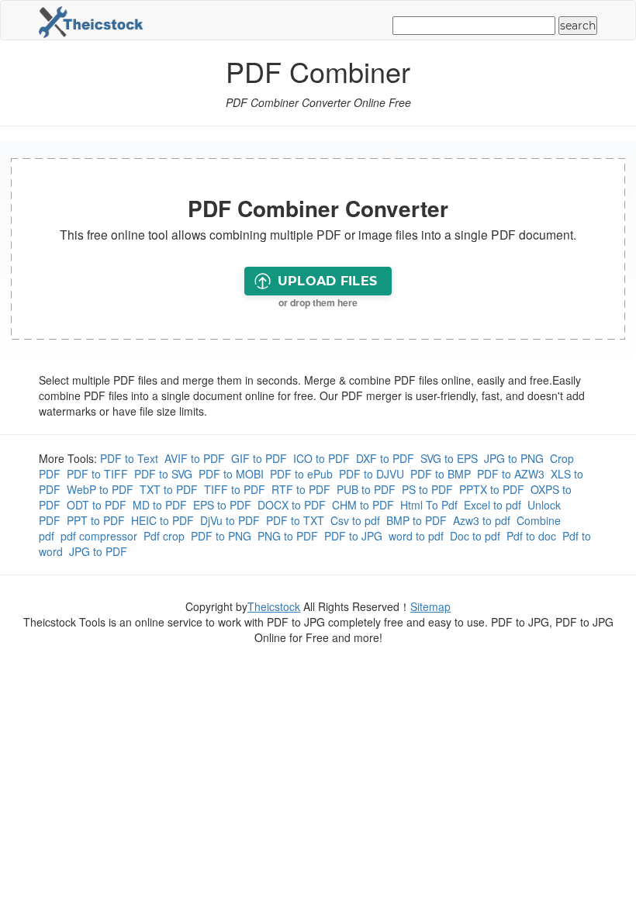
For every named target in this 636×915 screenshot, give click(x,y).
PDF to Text (129, 458)
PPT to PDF (96, 520)
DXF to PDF (385, 458)
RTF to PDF (300, 489)
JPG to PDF (98, 551)
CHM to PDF (363, 505)
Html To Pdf (429, 505)
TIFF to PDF (234, 489)
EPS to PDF (222, 505)
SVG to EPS (449, 458)
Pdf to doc (531, 536)
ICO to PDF (321, 458)
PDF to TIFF (97, 474)
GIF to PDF (259, 458)
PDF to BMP (440, 474)
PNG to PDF (288, 536)
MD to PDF (160, 505)
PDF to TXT (295, 520)
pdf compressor (98, 536)
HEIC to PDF (162, 520)
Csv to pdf (355, 520)
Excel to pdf (492, 505)
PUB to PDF (366, 489)
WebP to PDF (100, 489)
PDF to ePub (301, 474)
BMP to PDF (416, 520)
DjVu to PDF (230, 520)
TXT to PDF (169, 489)
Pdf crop (164, 536)
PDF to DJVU (371, 474)
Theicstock (273, 606)
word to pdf (416, 536)
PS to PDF (427, 489)
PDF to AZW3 (510, 474)
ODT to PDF (96, 505)
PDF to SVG (163, 474)
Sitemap (430, 606)
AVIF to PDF (194, 458)
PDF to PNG (221, 536)
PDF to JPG (353, 536)
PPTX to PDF (491, 489)
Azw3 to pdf (481, 520)
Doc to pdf (475, 536)
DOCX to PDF (292, 505)
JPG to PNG (514, 458)
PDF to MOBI (231, 474)
